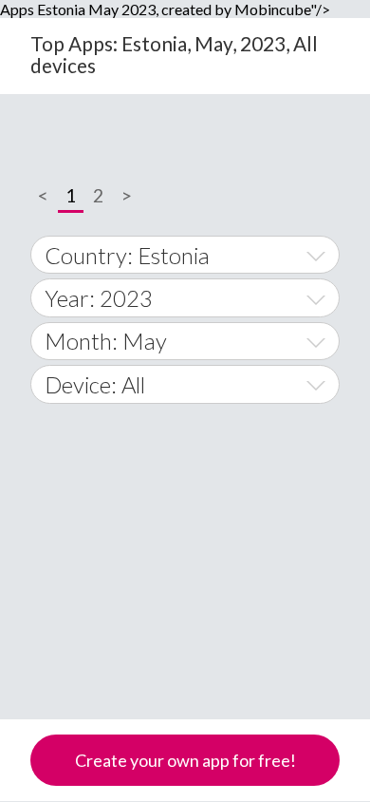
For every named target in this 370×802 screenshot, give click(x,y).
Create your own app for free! (185, 760)
